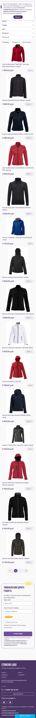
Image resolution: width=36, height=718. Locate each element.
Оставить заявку (18, 634)
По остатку (27, 42)
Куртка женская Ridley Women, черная (15, 558)
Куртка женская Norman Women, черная (16, 100)
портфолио (4, 675)
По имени (5, 42)
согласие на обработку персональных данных (14, 715)
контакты (3, 677)
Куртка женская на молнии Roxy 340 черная (18, 314)
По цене (15, 42)
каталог (20, 672)
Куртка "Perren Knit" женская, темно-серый (17, 445)
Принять (18, 17)
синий (7, 40)
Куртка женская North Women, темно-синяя (17, 134)
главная (3, 672)
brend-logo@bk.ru (10, 698)
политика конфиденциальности (10, 712)
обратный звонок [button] (18, 694)
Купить (30, 70)
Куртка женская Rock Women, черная (15, 277)
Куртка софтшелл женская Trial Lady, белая (17, 348)
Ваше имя (7, 600)
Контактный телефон (11, 608)
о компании (21, 675)
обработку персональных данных (15, 640)
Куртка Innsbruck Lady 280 (11, 381)
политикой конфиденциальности (15, 644)
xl (5, 40)
